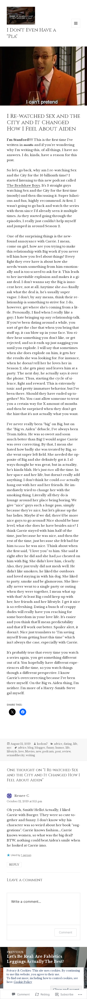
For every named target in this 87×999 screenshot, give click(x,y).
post (58, 751)
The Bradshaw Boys (23, 185)
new (38, 751)
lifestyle (12, 751)
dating (68, 743)
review (66, 751)
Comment (65, 932)
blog (31, 747)
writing (30, 755)
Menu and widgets (76, 27)
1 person (26, 855)
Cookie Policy (23, 982)
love (21, 751)
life (75, 743)
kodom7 (42, 743)
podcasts (48, 751)
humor (59, 747)
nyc (9, 747)
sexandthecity (15, 755)
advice (58, 743)
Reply (14, 864)
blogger (40, 747)
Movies (30, 751)
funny (50, 747)
